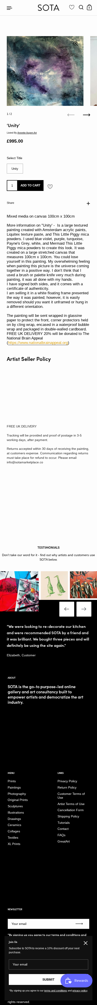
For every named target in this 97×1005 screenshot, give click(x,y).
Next (83, 609)
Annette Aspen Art (27, 132)
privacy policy (79, 990)
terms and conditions (65, 935)
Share (10, 202)
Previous (66, 609)
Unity (15, 168)
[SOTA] (48, 7)
